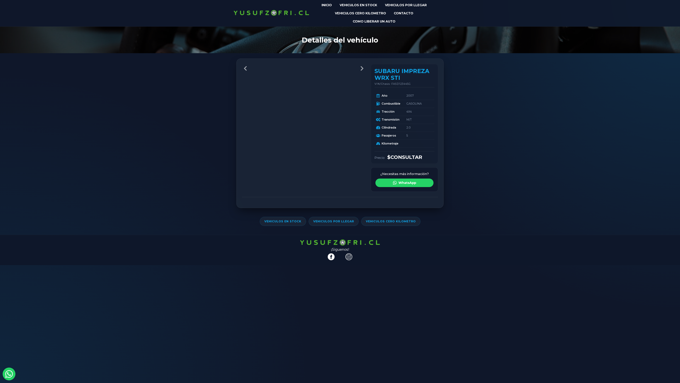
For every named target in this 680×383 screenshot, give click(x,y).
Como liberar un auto (374, 21)
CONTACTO (403, 13)
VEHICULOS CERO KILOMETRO (360, 13)
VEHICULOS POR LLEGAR (406, 5)
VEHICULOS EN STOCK (358, 5)
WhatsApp (407, 183)
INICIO (327, 5)
